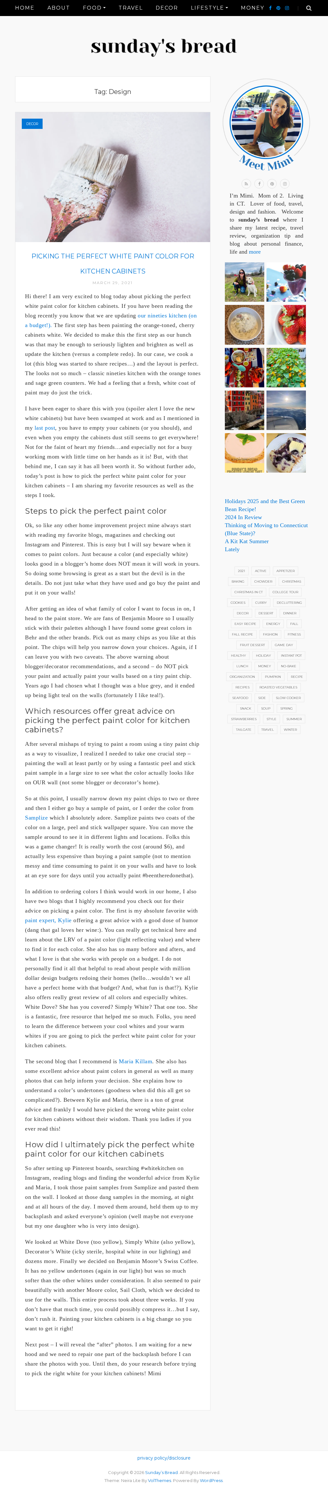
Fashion (270, 634)
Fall (294, 624)
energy (273, 624)
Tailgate (243, 730)
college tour (285, 592)
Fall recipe (242, 634)
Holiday (263, 655)
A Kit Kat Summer (247, 541)
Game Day (284, 645)
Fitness (294, 634)
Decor (167, 8)
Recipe (297, 677)
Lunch (242, 666)
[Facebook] (270, 8)
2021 (241, 571)
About (58, 8)
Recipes (242, 687)
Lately (232, 549)
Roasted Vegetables (278, 687)
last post (45, 428)
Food (92, 8)
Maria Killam (135, 1061)
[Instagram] (287, 8)
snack (245, 708)
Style (271, 719)
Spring (286, 708)
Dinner (289, 613)
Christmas (291, 581)
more (255, 251)
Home (25, 8)
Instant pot (291, 655)
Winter (290, 730)
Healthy (238, 655)
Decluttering (289, 603)
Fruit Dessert (252, 645)
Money (252, 8)
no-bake (288, 666)
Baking (238, 581)
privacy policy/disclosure (164, 1458)
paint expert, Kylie (48, 920)
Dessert (265, 613)
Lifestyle (207, 8)
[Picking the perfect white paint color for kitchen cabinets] (112, 176)
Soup (265, 708)
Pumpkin (273, 677)
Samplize (36, 817)
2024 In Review (243, 517)
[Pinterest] (278, 8)
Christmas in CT (248, 592)
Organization (242, 677)
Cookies (238, 603)
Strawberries (244, 719)
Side (262, 698)
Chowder (263, 581)
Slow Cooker (288, 698)
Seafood (240, 698)
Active (260, 571)
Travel (131, 8)
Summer (294, 719)
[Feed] (246, 184)
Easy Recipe (245, 624)
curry (261, 603)
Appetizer (285, 571)
